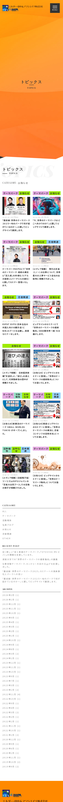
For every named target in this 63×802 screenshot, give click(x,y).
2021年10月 (9, 730)
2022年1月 (8, 721)
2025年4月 (8, 622)
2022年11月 (9, 694)
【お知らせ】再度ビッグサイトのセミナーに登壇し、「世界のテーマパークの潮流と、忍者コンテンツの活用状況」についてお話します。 (46, 430)
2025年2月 (8, 631)
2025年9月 (8, 617)
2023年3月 (8, 685)
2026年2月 (8, 595)
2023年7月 (8, 680)
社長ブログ (8, 524)
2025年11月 (9, 608)
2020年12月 (9, 739)
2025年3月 (8, 626)
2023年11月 (9, 667)
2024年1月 (8, 658)
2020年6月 (8, 748)
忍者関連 (53, 241)
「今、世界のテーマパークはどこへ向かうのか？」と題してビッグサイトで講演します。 (46, 223)
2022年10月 (9, 698)
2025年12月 (9, 604)
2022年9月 (8, 703)
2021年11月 (9, 725)
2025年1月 (8, 635)
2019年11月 (9, 757)
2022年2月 (8, 716)
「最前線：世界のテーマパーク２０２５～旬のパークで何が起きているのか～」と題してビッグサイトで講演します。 (31, 580)
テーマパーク (10, 193)
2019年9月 (8, 766)
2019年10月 (9, 762)
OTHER (6, 538)
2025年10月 (9, 613)
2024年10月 (9, 640)
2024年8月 (8, 649)
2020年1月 (8, 753)
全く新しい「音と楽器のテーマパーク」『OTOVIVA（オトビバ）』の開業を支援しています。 (31, 553)
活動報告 (18, 395)
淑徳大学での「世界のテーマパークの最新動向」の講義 (30, 559)
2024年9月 (8, 644)
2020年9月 (8, 744)
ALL (4, 511)
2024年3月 (8, 653)
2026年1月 (8, 599)
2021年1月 (8, 735)
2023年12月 (9, 662)
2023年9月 (8, 676)
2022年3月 (8, 712)
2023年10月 (9, 671)
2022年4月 (8, 707)
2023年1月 (8, 689)
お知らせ (24, 193)
